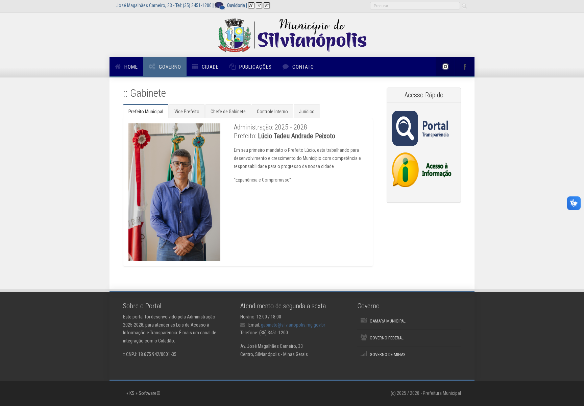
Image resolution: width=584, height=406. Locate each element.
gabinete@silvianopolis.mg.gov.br (293, 325)
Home (131, 67)
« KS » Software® (143, 393)
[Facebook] (464, 66)
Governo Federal (387, 337)
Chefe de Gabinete (228, 111)
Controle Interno (272, 111)
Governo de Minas (387, 354)
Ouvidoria (236, 5)
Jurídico (307, 111)
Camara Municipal (388, 321)
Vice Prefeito (186, 111)
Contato (303, 67)
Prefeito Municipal (145, 111)
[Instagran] (445, 66)
